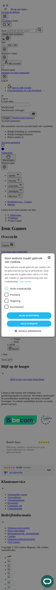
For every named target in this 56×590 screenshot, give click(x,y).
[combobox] (49, 257)
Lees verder (25, 281)
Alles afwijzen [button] (29, 323)
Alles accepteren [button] (29, 315)
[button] (28, 331)
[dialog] (28, 295)
